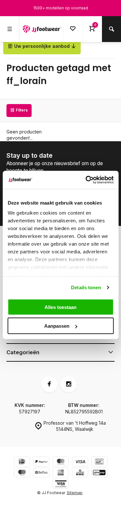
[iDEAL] (22, 462)
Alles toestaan (60, 307)
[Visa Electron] (61, 484)
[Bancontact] (99, 462)
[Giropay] (99, 473)
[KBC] (80, 473)
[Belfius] (41, 473)
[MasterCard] (61, 462)
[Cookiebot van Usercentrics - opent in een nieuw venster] (86, 180)
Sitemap (75, 492)
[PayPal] (41, 462)
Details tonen (86, 287)
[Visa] (80, 462)
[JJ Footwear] (42, 29)
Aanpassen (56, 326)
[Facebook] (49, 384)
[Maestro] (22, 473)
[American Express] (61, 473)
